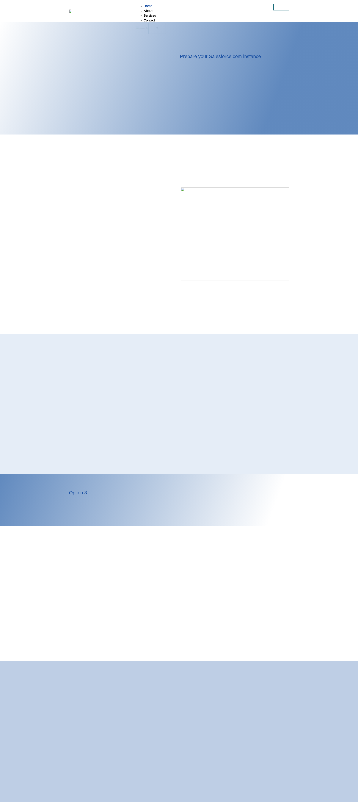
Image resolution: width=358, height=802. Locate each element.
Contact (149, 20)
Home (148, 6)
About (148, 11)
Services (150, 15)
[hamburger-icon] (281, 7)
